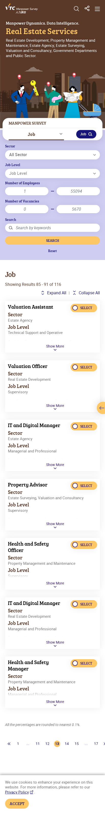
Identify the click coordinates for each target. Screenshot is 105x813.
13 (57, 743)
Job (31, 134)
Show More (55, 346)
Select (86, 307)
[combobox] (52, 154)
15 (77, 743)
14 (67, 743)
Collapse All (89, 293)
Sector (10, 146)
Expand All (56, 293)
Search (10, 219)
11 (38, 743)
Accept (17, 803)
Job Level (12, 164)
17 (96, 743)
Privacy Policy (17, 792)
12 (47, 743)
